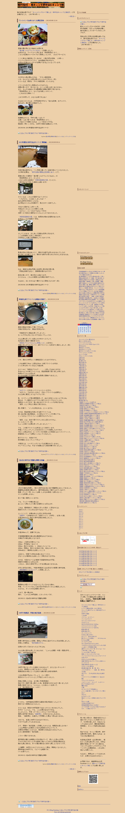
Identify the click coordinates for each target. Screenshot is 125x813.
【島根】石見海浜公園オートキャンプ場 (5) (91, 427)
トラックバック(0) (70, 136)
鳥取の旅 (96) (82, 375)
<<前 (70, 16)
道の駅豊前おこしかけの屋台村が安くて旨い (91, 276)
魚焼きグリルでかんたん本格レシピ (32, 343)
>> (86, 322)
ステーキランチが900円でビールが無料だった (92, 301)
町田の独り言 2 (86, 631)
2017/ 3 (81, 524)
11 (80, 328)
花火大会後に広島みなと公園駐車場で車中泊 (91, 293)
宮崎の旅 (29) (82, 399)
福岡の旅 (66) (82, 390)
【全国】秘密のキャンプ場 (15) (88, 502)
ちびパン (23, 390)
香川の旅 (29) (82, 385)
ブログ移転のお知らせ (85, 275)
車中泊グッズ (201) (84, 347)
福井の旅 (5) (82, 364)
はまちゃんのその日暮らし (89, 659)
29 (88, 331)
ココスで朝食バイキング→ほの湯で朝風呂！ (91, 291)
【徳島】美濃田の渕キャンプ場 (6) (88, 469)
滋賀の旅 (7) (82, 367)
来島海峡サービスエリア (28, 570)
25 (80, 331)
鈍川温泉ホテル (37, 643)
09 (90, 327)
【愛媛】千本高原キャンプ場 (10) (88, 473)
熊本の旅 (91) (82, 397)
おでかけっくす (86, 696)
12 (82, 328)
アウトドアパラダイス (88, 680)
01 (88, 326)
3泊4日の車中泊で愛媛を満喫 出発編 (31, 460)
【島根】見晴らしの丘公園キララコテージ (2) (92, 428)
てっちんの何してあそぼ (89, 652)
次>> (74, 16)
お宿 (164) (82, 357)
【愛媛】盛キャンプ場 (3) (86, 474)
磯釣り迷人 (85, 685)
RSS (79, 786)
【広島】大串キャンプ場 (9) (87, 451)
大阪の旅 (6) (82, 371)
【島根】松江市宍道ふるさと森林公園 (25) (91, 422)
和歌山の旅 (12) (83, 372)
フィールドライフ (87, 619)
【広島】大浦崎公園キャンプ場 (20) (89, 440)
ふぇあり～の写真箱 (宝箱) (89, 647)
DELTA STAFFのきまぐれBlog (90, 624)
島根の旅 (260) (83, 377)
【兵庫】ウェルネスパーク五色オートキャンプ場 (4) (94, 412)
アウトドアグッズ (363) (85, 352)
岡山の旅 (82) (82, 379)
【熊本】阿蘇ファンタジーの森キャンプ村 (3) (92, 499)
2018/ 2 (81, 510)
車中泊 (44, 607)
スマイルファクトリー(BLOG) (90, 627)
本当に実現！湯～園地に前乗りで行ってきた (91, 284)
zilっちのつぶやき (87, 642)
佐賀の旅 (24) (82, 394)
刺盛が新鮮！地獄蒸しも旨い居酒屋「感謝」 (91, 281)
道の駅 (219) (82, 361)
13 (84, 328)
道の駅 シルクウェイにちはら (30, 50)
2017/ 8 (81, 516)
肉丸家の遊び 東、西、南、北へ (91, 668)
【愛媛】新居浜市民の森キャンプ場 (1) (90, 483)
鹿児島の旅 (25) (83, 400)
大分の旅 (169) (83, 392)
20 (84, 330)
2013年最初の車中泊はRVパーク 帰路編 (32, 142)
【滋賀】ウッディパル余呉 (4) (87, 402)
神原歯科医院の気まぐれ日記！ (90, 705)
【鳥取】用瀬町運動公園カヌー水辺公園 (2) (91, 420)
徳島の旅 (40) (82, 384)
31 (78, 332)
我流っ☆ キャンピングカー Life (91, 654)
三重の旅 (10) (82, 366)
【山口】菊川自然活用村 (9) (87, 461)
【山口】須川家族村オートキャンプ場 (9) (90, 456)
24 (78, 331)
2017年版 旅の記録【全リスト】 (88, 565)
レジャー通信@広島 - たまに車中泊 (91, 608)
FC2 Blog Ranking (53, 810)
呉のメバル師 (85, 701)
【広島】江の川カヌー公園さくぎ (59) (89, 436)
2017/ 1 (81, 528)
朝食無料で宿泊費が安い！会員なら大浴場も (91, 298)
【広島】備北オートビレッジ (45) (88, 445)
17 (78, 330)
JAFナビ (84, 694)
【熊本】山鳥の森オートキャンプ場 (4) (90, 497)
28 (86, 331)
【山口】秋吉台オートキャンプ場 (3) (89, 464)
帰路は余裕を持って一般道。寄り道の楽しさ (91, 278)
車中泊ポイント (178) (85, 349)
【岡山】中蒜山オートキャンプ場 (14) (89, 432)
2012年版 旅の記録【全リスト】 (88, 556)
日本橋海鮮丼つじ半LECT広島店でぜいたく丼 (92, 271)
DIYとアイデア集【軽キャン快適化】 (89, 572)
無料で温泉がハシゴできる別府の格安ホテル (91, 283)
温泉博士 (38, 714)
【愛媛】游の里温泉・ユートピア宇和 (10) (91, 476)
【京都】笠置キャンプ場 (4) (87, 408)
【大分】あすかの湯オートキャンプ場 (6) (90, 496)
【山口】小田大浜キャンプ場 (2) (88, 466)
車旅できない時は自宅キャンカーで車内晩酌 (91, 289)
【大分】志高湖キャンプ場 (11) (88, 494)
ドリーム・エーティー (88, 617)
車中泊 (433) (82, 346)
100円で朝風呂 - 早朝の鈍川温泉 (30, 613)
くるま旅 (84, 615)
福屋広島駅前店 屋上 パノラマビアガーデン (91, 316)
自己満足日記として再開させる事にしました (91, 273)
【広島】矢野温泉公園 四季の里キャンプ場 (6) (92, 453)
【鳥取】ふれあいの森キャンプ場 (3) (89, 418)
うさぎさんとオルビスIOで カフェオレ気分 (94, 645)
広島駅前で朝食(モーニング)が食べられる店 (91, 314)
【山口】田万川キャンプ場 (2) (87, 455)
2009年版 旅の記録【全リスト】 (88, 551)
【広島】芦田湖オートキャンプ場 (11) (89, 433)
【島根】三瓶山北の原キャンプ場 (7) (89, 423)
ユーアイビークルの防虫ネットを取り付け (91, 309)
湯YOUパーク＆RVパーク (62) (87, 351)
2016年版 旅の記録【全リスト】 (88, 563)
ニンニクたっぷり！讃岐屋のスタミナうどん (91, 317)
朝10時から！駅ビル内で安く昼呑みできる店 (91, 313)
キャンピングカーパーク (89, 620)
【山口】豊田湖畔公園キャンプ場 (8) (89, 468)
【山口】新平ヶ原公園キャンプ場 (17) (89, 463)
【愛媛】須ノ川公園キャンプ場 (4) (88, 481)
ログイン (80, 789)
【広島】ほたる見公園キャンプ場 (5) (89, 443)
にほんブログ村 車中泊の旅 (68, 810)
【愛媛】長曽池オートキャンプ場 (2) (89, 479)
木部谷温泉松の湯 (41, 180)
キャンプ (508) (83, 354)
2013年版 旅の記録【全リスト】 (88, 558)
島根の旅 (53, 136)
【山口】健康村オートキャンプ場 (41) (89, 458)
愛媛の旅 (53, 764)
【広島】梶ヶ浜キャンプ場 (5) (87, 448)
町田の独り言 (85, 629)
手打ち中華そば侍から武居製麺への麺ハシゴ (91, 319)
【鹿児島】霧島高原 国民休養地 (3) (89, 501)
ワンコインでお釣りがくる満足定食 (31, 20)
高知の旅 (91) (82, 389)
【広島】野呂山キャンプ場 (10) (88, 446)
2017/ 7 (81, 518)
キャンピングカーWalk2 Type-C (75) (89, 344)
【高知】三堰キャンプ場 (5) (87, 489)
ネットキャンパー (87, 633)
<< (82, 322)
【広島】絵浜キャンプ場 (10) (87, 435)
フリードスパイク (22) (85, 343)
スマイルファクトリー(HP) (89, 626)
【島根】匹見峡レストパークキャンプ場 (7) (91, 430)
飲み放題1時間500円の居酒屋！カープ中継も (91, 299)
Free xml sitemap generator (62, 812)
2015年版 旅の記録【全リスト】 (88, 561)
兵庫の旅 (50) (82, 374)
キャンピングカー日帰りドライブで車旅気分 (91, 311)
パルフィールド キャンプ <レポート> (93, 682)
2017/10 (81, 513)
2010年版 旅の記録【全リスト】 (88, 553)
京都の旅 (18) (82, 369)
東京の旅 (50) (82, 362)
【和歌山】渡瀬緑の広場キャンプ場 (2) (90, 403)
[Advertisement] (48, 785)
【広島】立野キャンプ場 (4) (87, 441)
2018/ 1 (81, 511)
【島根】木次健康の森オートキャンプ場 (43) (91, 425)
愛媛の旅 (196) (83, 387)
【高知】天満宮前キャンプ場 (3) (88, 488)
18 (80, 330)
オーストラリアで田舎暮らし (90, 689)
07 (86, 327)
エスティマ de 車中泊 (88, 666)
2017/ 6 (81, 519)
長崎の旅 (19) (82, 395)
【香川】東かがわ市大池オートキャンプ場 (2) (92, 471)
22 (88, 330)
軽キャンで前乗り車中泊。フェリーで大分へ (91, 288)
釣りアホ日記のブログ (88, 684)
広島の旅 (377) (83, 380)
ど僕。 (83, 687)
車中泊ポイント (51, 607)
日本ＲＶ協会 (85, 613)
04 (80, 327)
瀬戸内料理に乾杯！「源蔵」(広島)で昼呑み (91, 296)
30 (90, 331)
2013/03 (84, 322)
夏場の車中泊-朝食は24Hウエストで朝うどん (91, 286)
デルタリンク (85, 622)
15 (88, 328)
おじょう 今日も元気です (89, 636)
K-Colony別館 (85, 640)
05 (82, 327)
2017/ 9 (81, 514)
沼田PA (22, 515)
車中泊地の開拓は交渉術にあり (43, 172)
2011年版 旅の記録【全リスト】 (88, 554)
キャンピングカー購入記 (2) (87, 339)
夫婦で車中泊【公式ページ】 (90, 664)
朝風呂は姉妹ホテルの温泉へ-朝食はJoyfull (91, 280)
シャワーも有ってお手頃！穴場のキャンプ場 (91, 306)
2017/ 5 (81, 521)
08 (88, 327)
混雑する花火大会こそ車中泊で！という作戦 (91, 294)
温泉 (48, 293)
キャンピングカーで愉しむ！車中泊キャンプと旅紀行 (51, 12)
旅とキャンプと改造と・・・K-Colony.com (94, 638)
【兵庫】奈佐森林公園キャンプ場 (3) (89, 415)
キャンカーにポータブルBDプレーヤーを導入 (92, 303)
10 (78, 328)
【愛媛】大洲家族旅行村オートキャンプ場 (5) (92, 486)
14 (86, 328)
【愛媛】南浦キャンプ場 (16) (87, 478)
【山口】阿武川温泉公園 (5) (87, 460)
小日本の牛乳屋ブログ (88, 703)
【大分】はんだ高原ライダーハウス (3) (90, 493)
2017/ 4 (81, 523)
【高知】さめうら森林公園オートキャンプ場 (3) (92, 491)
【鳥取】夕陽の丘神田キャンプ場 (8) (89, 417)
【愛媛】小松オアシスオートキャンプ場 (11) (91, 484)
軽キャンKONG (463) (85, 341)
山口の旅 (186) (83, 382)
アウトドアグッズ (51, 454)
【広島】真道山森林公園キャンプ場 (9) (90, 450)
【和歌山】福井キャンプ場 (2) (87, 405)
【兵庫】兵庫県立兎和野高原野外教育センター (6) (93, 413)
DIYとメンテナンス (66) (85, 356)
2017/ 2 (81, 526)
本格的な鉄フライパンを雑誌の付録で (32, 299)
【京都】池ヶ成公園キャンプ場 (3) (88, 407)
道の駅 (48, 136)
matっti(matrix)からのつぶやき (90, 643)
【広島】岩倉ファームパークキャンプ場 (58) (91, 438)
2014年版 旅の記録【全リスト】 (88, 560)
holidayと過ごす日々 (87, 634)
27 (84, 331)
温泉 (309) (82, 359)
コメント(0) (60, 136)
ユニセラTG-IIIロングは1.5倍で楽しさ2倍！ (91, 308)
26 (82, 331)
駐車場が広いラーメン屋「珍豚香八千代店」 (91, 304)
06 (84, 327)
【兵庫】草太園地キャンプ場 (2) (88, 410)
